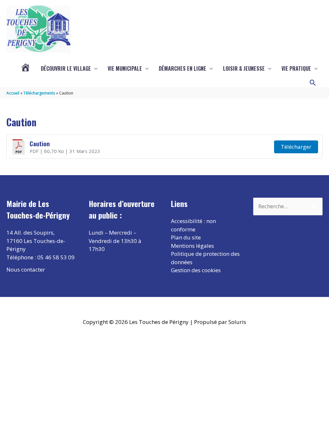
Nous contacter (25, 269)
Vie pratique (296, 68)
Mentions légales (192, 245)
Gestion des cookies (196, 270)
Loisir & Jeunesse (244, 68)
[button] (313, 83)
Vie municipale (125, 68)
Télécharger (296, 146)
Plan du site (186, 237)
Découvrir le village (66, 68)
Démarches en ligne (182, 68)
